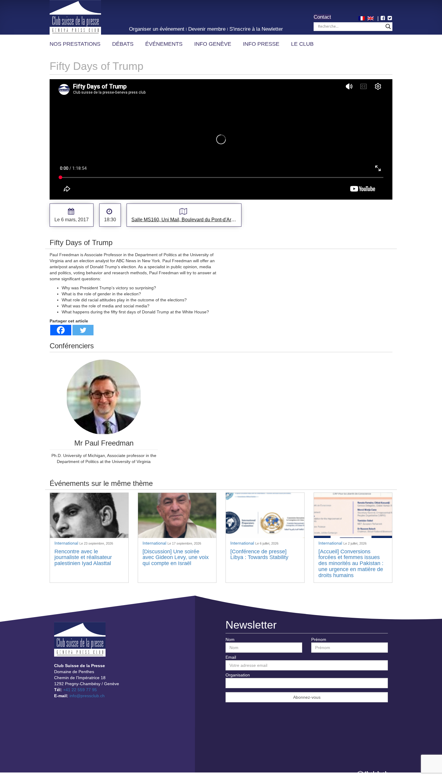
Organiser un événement (156, 29)
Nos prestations (75, 44)
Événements (164, 44)
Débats (123, 44)
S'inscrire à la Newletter (256, 29)
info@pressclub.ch (87, 695)
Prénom (318, 639)
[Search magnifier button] (388, 26)
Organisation (238, 675)
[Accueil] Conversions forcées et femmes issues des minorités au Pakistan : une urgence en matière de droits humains (350, 563)
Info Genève (212, 44)
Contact (322, 17)
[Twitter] (83, 330)
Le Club (302, 44)
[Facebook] (60, 330)
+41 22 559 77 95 (80, 689)
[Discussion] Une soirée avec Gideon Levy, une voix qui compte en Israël (176, 558)
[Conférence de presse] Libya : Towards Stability (259, 555)
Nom (230, 639)
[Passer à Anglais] (371, 18)
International (66, 543)
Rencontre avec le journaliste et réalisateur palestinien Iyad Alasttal (83, 558)
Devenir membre (207, 29)
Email (231, 657)
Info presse (261, 44)
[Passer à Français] (362, 18)
